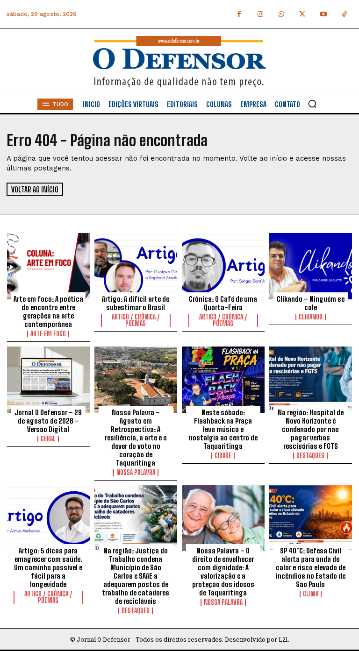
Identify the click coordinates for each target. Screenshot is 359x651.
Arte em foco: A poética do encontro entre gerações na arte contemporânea (48, 311)
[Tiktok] (344, 14)
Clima (310, 594)
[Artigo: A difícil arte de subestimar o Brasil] (135, 266)
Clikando (311, 317)
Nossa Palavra (135, 472)
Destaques (310, 456)
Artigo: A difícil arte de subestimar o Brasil (135, 303)
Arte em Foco (48, 334)
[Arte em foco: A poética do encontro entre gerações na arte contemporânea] (48, 266)
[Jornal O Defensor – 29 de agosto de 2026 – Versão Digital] (48, 380)
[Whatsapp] (281, 14)
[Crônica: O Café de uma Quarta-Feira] (223, 266)
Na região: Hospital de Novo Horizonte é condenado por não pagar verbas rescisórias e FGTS (311, 429)
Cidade (223, 456)
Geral (48, 439)
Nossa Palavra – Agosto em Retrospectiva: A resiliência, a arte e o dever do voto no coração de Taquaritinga (136, 437)
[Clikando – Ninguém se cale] (310, 266)
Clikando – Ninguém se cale (311, 303)
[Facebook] (239, 14)
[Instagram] (260, 14)
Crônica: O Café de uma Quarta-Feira (223, 303)
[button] (312, 103)
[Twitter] (302, 14)
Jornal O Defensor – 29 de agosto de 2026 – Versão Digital (48, 420)
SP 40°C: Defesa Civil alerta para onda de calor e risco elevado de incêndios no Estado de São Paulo (310, 567)
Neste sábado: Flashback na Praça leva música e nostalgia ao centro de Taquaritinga (223, 429)
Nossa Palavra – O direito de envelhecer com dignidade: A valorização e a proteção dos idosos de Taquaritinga (223, 571)
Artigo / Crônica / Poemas (136, 320)
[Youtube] (323, 14)
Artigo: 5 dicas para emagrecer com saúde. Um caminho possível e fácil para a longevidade (48, 567)
